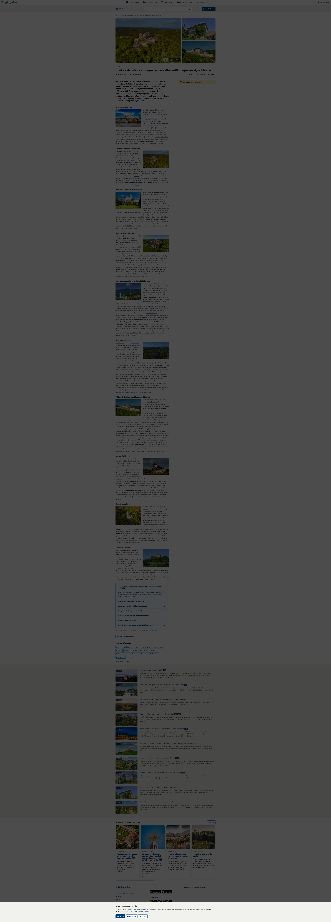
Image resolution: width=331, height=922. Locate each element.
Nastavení (143, 916)
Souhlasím (120, 916)
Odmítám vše (131, 916)
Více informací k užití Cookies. (139, 911)
